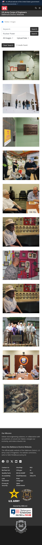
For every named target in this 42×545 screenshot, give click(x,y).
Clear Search (8, 45)
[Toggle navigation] (38, 8)
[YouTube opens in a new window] (16, 461)
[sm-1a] (21, 65)
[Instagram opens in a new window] (7, 461)
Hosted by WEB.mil (20, 506)
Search (34, 29)
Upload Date (22, 38)
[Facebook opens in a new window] (3, 461)
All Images (7, 38)
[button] (10, 4)
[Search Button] (35, 8)
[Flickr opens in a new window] (20, 461)
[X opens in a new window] (12, 461)
